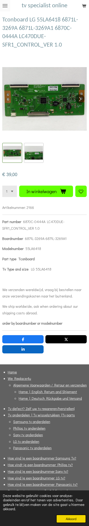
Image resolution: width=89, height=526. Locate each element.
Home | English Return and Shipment (48, 391)
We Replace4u (19, 378)
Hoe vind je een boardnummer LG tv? (36, 478)
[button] (12, 153)
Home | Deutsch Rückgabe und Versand (50, 398)
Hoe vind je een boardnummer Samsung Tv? (42, 458)
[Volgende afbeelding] (79, 98)
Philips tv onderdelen (29, 428)
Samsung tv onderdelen (31, 421)
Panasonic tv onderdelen (32, 447)
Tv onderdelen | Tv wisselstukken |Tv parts (41, 415)
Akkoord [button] (71, 519)
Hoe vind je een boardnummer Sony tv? (38, 471)
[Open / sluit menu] (5, 5)
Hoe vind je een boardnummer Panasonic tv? (43, 484)
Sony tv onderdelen (28, 434)
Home (12, 372)
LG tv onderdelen (26, 441)
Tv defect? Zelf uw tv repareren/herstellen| (41, 408)
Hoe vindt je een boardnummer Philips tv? (40, 464)
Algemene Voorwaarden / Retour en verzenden (50, 385)
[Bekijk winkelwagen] (84, 5)
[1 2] (9, 191)
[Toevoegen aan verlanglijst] (81, 191)
